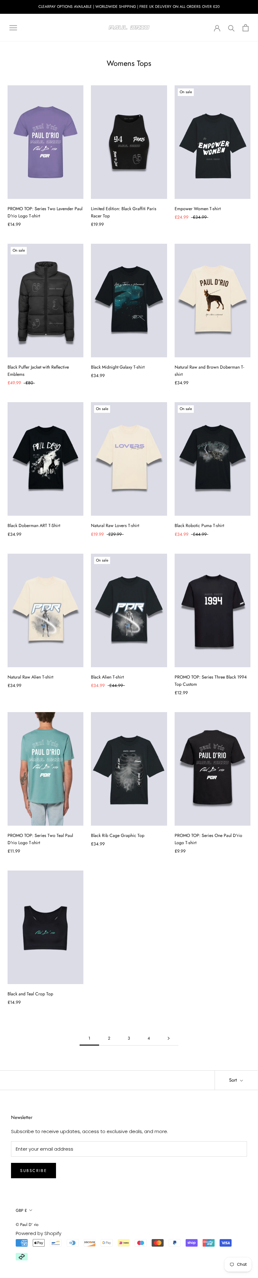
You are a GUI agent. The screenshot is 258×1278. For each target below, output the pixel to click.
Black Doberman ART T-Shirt (34, 525)
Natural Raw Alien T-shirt (30, 677)
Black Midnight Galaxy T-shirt (117, 367)
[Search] (231, 27)
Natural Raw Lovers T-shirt (115, 525)
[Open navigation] (13, 27)
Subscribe (33, 1171)
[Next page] (168, 1038)
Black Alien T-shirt (107, 677)
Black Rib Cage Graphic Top (117, 835)
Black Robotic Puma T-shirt (199, 525)
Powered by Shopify (38, 1233)
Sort (233, 1080)
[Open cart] (246, 27)
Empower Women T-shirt (198, 208)
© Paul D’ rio (27, 1224)
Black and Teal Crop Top (30, 994)
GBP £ (21, 1210)
